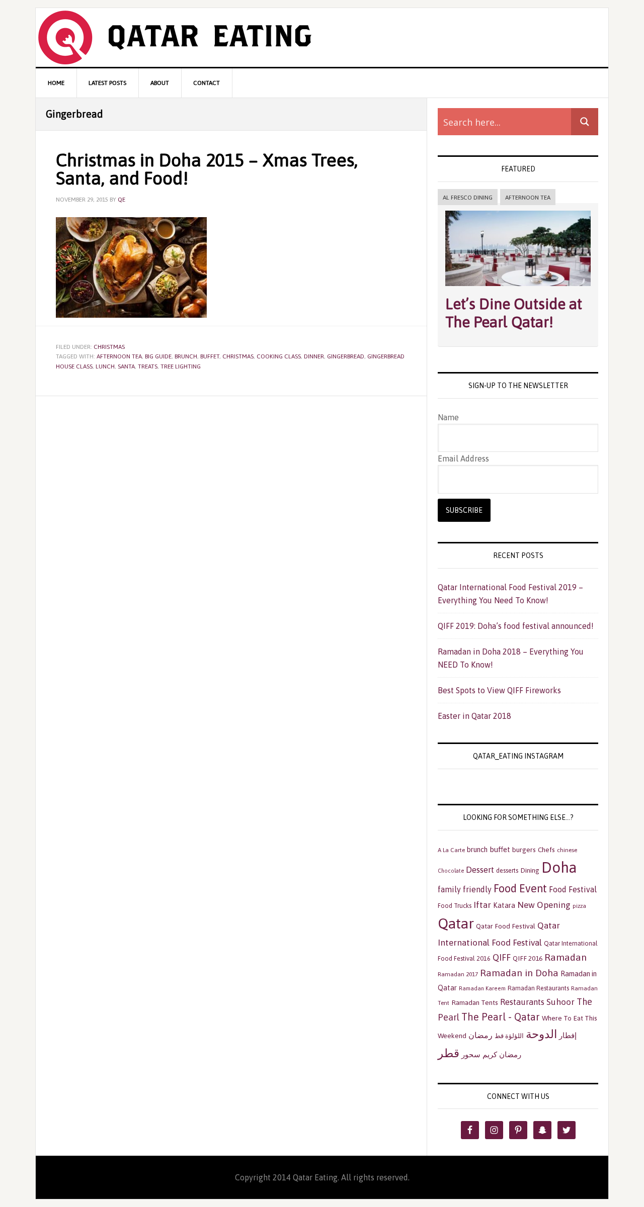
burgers (524, 850)
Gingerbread (345, 356)
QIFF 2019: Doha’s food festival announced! (516, 625)
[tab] (468, 198)
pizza (579, 906)
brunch (186, 356)
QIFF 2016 (527, 958)
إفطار (568, 1035)
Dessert (480, 870)
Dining (529, 870)
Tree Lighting (180, 366)
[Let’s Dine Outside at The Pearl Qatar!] (518, 288)
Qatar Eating (322, 37)
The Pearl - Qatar (500, 1017)
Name (448, 417)
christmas (238, 356)
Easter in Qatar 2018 (474, 715)
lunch (105, 366)
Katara (504, 905)
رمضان (480, 1035)
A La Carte (451, 850)
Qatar (456, 923)
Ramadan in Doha (519, 972)
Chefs (546, 850)
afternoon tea (119, 356)
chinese (567, 850)
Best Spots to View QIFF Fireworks (499, 690)
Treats (147, 366)
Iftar (482, 905)
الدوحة (541, 1034)
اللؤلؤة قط (509, 1036)
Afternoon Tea (527, 197)
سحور (470, 1054)
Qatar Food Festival (505, 926)
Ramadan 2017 (458, 974)
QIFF (502, 957)
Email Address (463, 458)
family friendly (465, 889)
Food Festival (573, 889)
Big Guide (158, 356)
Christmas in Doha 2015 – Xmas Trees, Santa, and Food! (207, 169)
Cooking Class (279, 356)
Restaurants (522, 1002)
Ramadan (565, 957)
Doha (559, 867)
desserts (507, 870)
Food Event (520, 888)
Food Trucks (454, 905)
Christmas (109, 346)
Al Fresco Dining (468, 197)
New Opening (544, 905)
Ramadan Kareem (482, 988)
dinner (314, 356)
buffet (209, 356)
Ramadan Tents (474, 1002)
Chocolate (451, 871)
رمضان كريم (501, 1054)
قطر (448, 1053)
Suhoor (560, 1002)
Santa (126, 366)
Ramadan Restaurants (538, 988)
